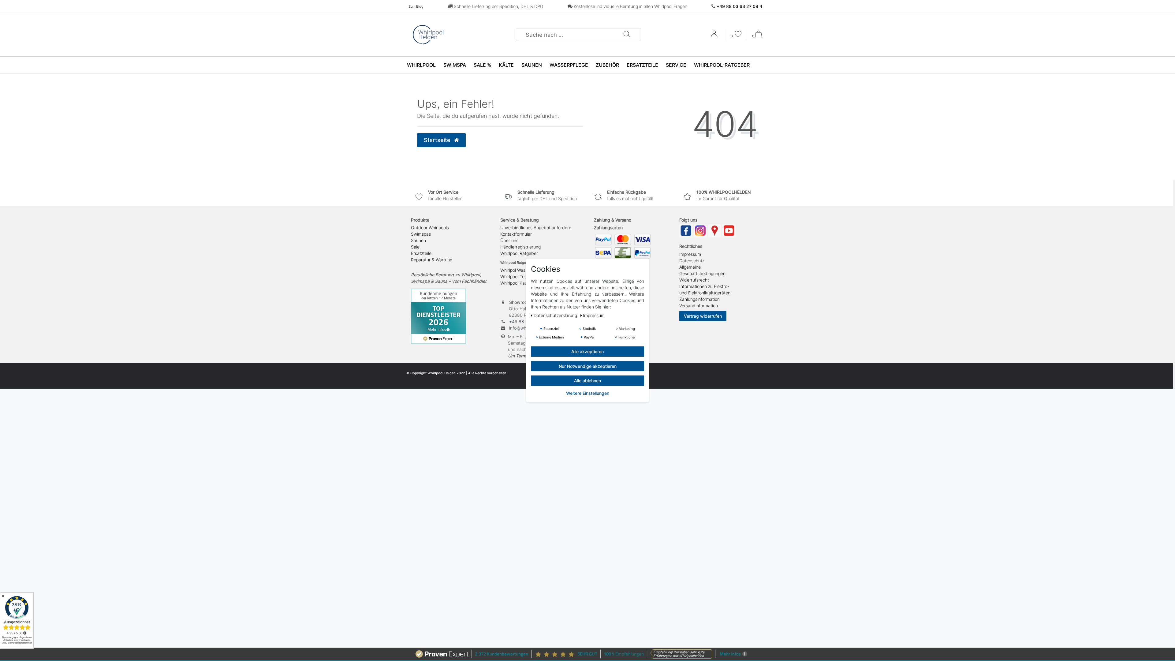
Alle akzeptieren (587, 351)
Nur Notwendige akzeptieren (588, 365)
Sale (415, 246)
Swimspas (421, 234)
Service (676, 65)
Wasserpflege (569, 65)
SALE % (482, 65)
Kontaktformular (516, 234)
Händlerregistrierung (520, 246)
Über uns (509, 240)
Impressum (690, 254)
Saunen (531, 65)
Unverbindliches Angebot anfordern (535, 227)
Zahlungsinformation (699, 299)
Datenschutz (691, 260)
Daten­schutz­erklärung (556, 315)
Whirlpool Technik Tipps (523, 276)
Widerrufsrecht (694, 279)
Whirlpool (421, 65)
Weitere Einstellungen (587, 392)
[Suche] (626, 34)
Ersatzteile (642, 65)
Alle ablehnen (587, 380)
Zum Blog (415, 6)
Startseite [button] (438, 140)
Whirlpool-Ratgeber (722, 65)
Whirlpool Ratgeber (519, 253)
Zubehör (607, 65)
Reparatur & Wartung (431, 259)
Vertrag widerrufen (703, 316)
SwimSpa (454, 65)
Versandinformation (698, 305)
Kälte (506, 65)
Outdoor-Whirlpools (430, 227)
